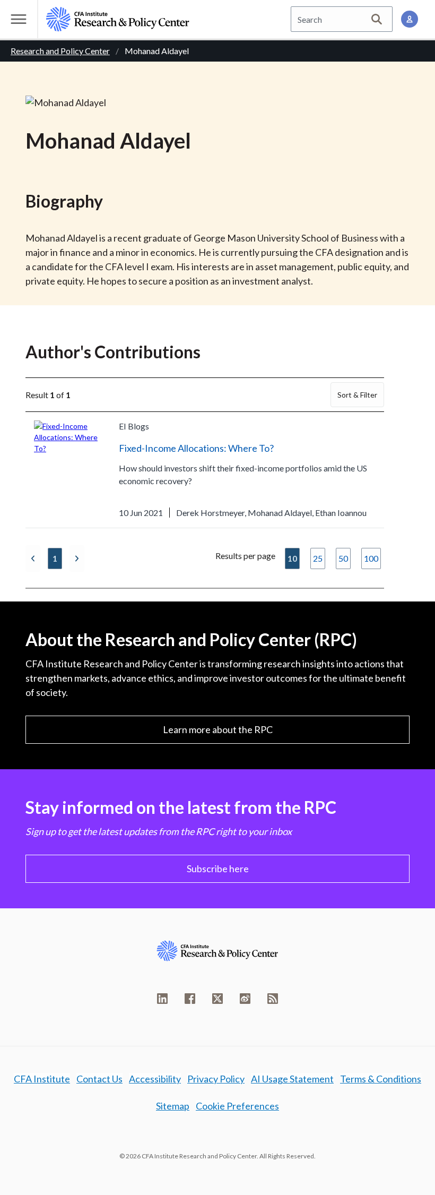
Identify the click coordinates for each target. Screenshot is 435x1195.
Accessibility (155, 1079)
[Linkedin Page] (162, 998)
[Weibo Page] (245, 998)
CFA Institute (42, 1079)
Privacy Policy (216, 1079)
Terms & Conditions (380, 1079)
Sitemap (172, 1106)
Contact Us (99, 1079)
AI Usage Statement (292, 1079)
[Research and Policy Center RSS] (272, 998)
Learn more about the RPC (218, 729)
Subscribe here (218, 868)
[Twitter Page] (217, 998)
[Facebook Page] (190, 998)
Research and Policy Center (60, 51)
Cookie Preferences (237, 1106)
